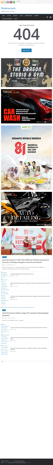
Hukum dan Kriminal (7, 18)
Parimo (4, 310)
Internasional (28, 15)
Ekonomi (15, 15)
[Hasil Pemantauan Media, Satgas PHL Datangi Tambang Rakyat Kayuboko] (26, 307)
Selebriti (36, 15)
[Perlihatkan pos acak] (50, 17)
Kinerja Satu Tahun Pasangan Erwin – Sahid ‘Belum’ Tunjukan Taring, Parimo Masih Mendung (28, 349)
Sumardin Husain (12, 318)
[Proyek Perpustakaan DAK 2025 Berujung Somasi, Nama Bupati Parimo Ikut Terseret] (5, 329)
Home (3, 15)
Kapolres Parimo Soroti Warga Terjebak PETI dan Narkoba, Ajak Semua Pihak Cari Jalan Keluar (29, 338)
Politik (21, 15)
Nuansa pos (8, 8)
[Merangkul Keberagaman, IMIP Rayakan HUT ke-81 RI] (5, 275)
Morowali (4, 257)
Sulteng (9, 15)
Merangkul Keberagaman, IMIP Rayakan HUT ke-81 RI (22, 274)
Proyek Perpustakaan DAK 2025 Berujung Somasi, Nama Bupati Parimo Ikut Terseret (28, 327)
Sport (15, 18)
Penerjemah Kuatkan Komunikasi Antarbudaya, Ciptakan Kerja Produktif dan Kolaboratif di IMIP (30, 283)
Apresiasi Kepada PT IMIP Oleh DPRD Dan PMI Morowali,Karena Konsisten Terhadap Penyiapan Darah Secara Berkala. (25, 261)
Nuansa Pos (13, 264)
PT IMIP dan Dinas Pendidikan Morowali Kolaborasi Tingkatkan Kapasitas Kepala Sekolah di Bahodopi (30, 297)
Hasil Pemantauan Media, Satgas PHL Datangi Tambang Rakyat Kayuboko (25, 314)
